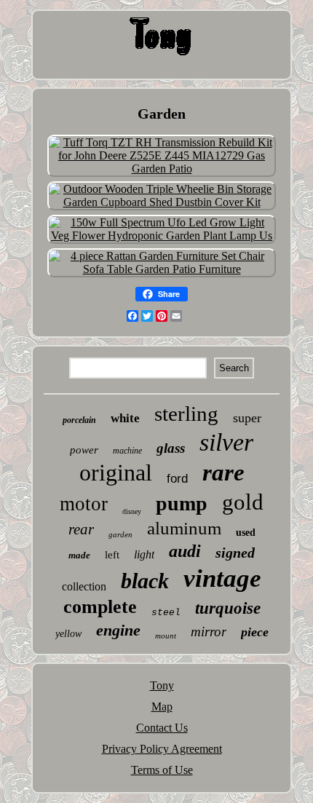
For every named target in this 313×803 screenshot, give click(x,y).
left (112, 555)
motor (84, 504)
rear (81, 529)
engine (118, 630)
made (79, 555)
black (145, 581)
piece (255, 632)
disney (131, 511)
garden (120, 534)
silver (226, 442)
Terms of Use (162, 770)
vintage (222, 578)
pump (181, 503)
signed (235, 553)
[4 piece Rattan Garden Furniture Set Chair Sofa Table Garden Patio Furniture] (161, 269)
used (245, 532)
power (84, 450)
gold (243, 502)
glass (170, 448)
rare (223, 472)
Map (162, 706)
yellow (68, 633)
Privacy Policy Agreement (162, 749)
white (125, 418)
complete (100, 606)
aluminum (184, 528)
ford (177, 479)
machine (127, 451)
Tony (162, 685)
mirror (208, 631)
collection (84, 586)
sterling (186, 413)
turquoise (228, 608)
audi (185, 551)
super (247, 418)
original (115, 472)
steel (166, 612)
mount (165, 635)
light (144, 554)
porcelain (79, 420)
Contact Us (162, 727)
